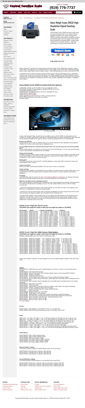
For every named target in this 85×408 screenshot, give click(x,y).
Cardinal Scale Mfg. (9, 119)
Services (6, 12)
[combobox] (64, 12)
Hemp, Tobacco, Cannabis (8, 104)
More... (6, 112)
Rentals (6, 34)
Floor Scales (7, 56)
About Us (34, 12)
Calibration (6, 33)
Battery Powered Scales (60, 389)
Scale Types (27, 12)
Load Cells (6, 70)
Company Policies (7, 386)
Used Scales (24, 384)
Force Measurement (9, 58)
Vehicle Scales (8, 92)
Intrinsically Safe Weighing (8, 64)
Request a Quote (47, 12)
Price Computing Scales (10, 77)
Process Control (8, 108)
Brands (20, 12)
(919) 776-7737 (8, 18)
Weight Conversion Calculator (43, 386)
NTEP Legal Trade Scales (61, 388)
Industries (13, 12)
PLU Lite (21, 301)
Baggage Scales (8, 40)
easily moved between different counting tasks (52, 177)
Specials (23, 386)
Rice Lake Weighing (9, 121)
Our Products (8, 38)
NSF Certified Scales (40, 389)
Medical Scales (8, 72)
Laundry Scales (8, 67)
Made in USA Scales (26, 389)
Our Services (8, 27)
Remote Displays (8, 81)
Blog (40, 12)
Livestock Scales (8, 68)
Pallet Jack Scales (9, 74)
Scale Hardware (8, 83)
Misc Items (24, 388)
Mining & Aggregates (9, 106)
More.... (6, 123)
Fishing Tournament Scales (9, 54)
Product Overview (7, 389)
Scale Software (8, 85)
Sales (5, 29)
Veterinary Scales (8, 94)
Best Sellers (57, 386)
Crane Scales (7, 49)
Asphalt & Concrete (9, 101)
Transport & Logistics (9, 110)
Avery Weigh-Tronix (9, 118)
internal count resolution (30, 94)
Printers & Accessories (10, 79)
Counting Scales (8, 48)
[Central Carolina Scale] (22, 6)
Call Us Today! (62, 6)
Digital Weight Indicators (10, 51)
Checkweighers (8, 46)
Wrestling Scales (8, 96)
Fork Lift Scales (8, 60)
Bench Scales (7, 44)
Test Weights (7, 88)
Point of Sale (7, 76)
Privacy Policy (6, 388)
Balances (6, 42)
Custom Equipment (59, 384)
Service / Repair (8, 31)
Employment (38, 388)
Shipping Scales (8, 87)
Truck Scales (7, 90)
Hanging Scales (8, 62)
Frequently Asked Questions (10, 384)
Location (37, 384)
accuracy (64, 71)
